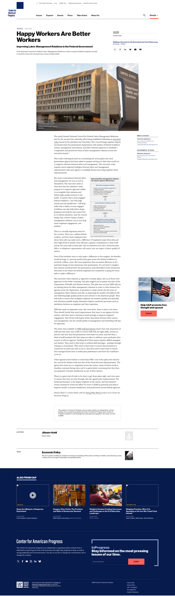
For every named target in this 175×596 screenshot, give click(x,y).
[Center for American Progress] (20, 9)
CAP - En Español (132, 587)
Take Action (82, 15)
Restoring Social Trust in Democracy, (145, 42)
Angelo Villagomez (32, 518)
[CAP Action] (23, 585)
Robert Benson (57, 518)
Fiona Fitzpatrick (21, 518)
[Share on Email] (135, 50)
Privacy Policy (131, 585)
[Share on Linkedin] (125, 50)
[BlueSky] (40, 561)
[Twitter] (18, 561)
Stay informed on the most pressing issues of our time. (120, 551)
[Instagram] (31, 561)
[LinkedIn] (35, 561)
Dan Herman (65, 518)
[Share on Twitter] (115, 50)
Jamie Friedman (130, 518)
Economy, (116, 44)
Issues (39, 15)
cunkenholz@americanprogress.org (147, 144)
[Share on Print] (140, 50)
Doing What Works (93, 392)
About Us (95, 15)
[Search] (144, 16)
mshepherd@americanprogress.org (147, 159)
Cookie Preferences (132, 592)
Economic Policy (51, 452)
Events (60, 15)
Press (70, 15)
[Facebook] (22, 561)
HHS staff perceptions (86, 328)
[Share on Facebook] (120, 50)
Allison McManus (148, 518)
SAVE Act (62, 3)
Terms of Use (130, 582)
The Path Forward (45, 3)
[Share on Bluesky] (130, 50)
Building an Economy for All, (123, 42)
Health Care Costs (90, 3)
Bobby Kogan (139, 518)
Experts (49, 15)
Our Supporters (131, 589)
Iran (55, 3)
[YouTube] (26, 561)
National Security (74, 3)
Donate (153, 15)
